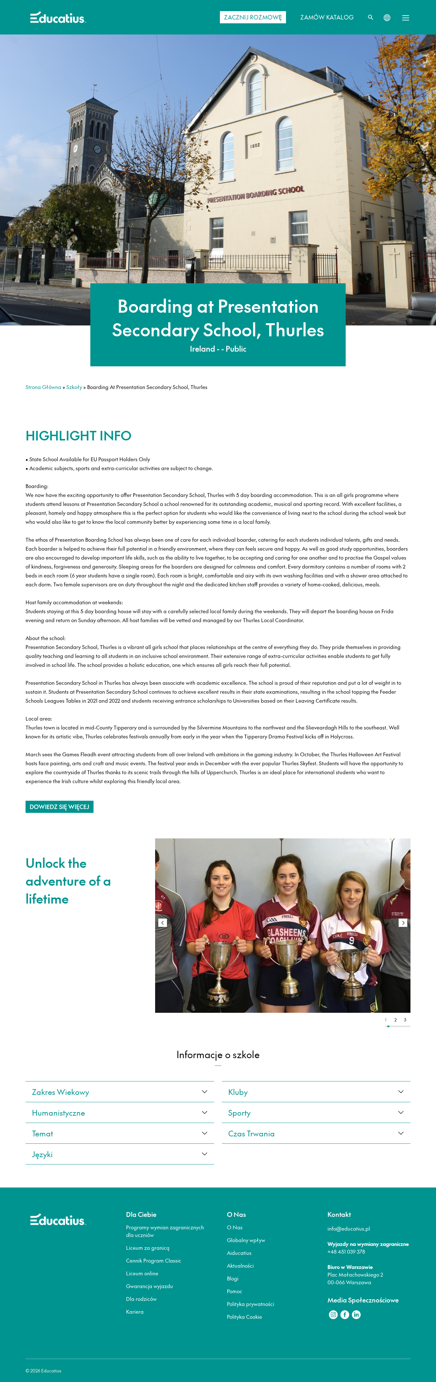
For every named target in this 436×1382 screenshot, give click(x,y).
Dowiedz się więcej (59, 807)
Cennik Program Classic (153, 1260)
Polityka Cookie (244, 1316)
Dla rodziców (141, 1298)
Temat (42, 1133)
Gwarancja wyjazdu (149, 1285)
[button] (403, 923)
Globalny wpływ (246, 1239)
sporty (239, 1112)
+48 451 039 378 (346, 1251)
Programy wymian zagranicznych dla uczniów (165, 1231)
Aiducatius (239, 1252)
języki (42, 1154)
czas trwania (251, 1133)
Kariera (135, 1311)
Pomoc (234, 1290)
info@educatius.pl (348, 1228)
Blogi (232, 1278)
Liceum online (142, 1273)
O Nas (235, 1227)
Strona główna (43, 386)
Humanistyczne (58, 1112)
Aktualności (240, 1265)
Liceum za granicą (147, 1247)
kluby (238, 1091)
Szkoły (74, 386)
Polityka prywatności (250, 1303)
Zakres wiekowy (60, 1091)
